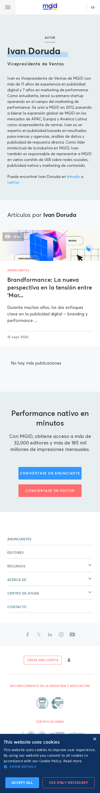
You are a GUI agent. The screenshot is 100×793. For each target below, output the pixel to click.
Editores (15, 552)
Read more (72, 761)
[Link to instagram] (61, 634)
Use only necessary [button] (68, 782)
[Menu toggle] (8, 7)
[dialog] (50, 763)
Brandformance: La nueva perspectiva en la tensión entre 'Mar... (49, 287)
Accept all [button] (22, 782)
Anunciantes (18, 270)
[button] (50, 565)
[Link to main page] (50, 6)
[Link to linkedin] (50, 634)
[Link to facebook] (28, 634)
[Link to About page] (50, 703)
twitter (13, 182)
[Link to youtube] (72, 634)
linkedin (73, 176)
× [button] (94, 739)
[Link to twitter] (39, 634)
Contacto (16, 607)
